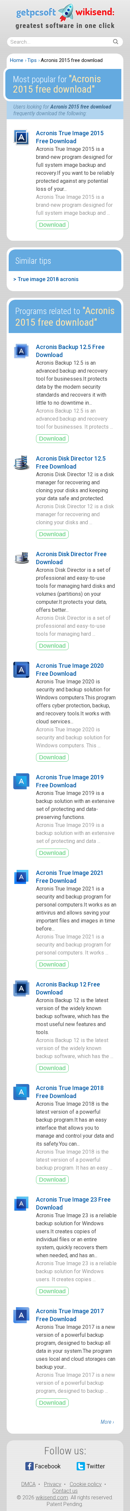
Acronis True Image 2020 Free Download (70, 669)
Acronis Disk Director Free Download (71, 558)
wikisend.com (52, 1497)
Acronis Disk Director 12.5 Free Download (71, 462)
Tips (32, 60)
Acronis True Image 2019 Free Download (70, 781)
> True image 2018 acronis (46, 279)
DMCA (28, 1484)
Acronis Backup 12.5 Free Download (70, 350)
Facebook (48, 1466)
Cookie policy (86, 1484)
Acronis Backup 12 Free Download (68, 988)
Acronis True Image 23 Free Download (73, 1203)
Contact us (65, 1491)
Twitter (95, 1466)
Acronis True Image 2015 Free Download (70, 137)
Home (16, 60)
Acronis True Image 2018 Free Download (70, 1091)
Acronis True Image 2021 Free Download (70, 876)
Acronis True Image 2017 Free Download (70, 1315)
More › (107, 1422)
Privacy (52, 1484)
